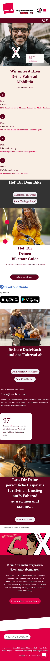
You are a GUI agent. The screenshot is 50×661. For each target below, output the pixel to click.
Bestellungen (7, 651)
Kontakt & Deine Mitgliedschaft (25, 648)
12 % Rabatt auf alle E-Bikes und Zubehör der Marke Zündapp (25, 108)
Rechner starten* (25, 519)
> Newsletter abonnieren (25, 601)
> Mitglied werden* (17, 636)
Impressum (6, 648)
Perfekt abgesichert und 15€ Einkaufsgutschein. (18, 151)
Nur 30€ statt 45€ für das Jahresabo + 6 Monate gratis (21, 130)
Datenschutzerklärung (23, 651)
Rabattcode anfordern (25, 194)
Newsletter (43, 648)
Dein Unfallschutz (25, 379)
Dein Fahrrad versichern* (25, 371)
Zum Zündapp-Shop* (25, 201)
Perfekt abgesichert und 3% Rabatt (14, 173)
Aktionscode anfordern (24, 277)
